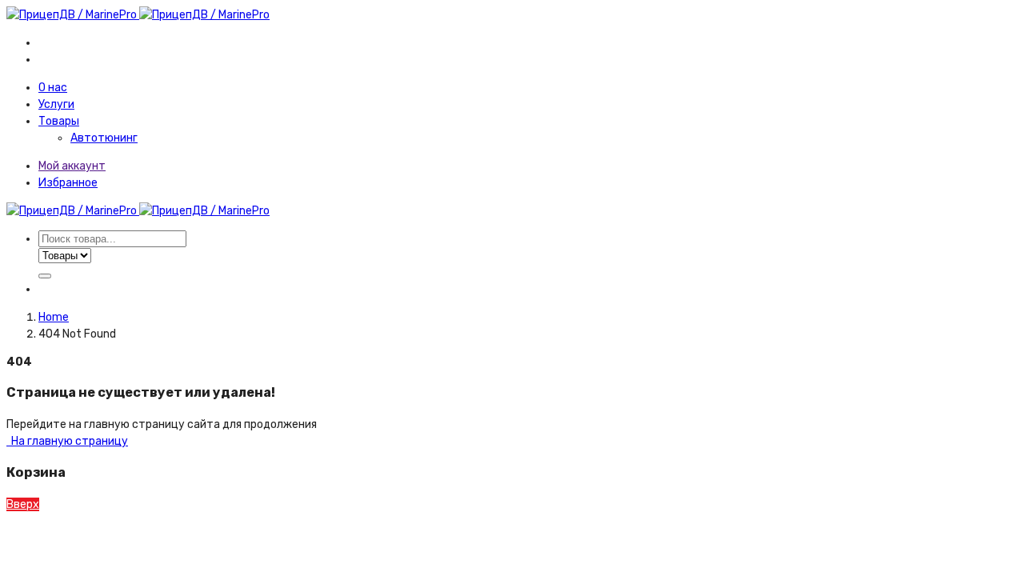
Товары (58, 121)
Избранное (68, 183)
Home (53, 317)
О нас (52, 87)
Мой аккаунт (72, 166)
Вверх (22, 504)
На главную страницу (68, 441)
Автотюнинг (104, 138)
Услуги (56, 104)
